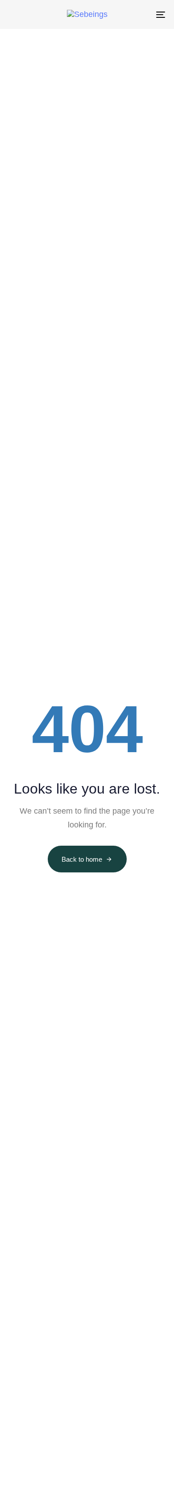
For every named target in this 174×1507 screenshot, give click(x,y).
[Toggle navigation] (139, 14)
